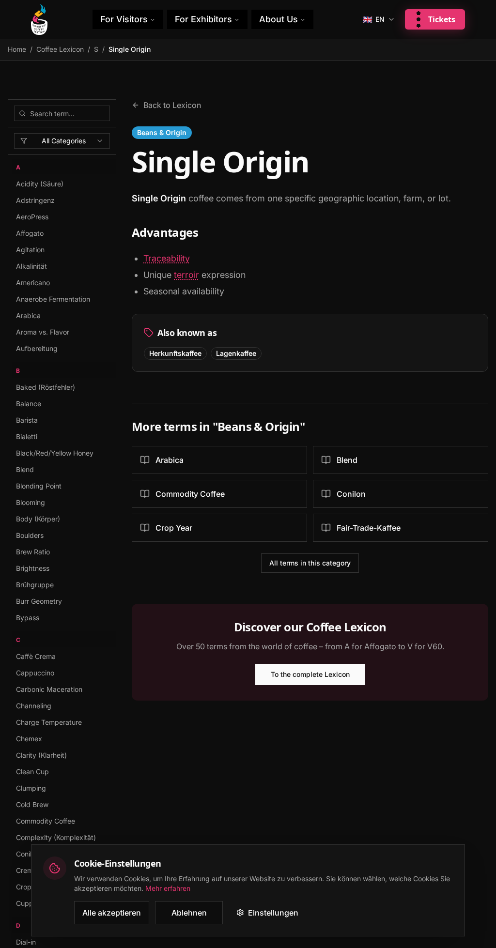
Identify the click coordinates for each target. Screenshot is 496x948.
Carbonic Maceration (49, 689)
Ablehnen (189, 912)
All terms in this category (310, 563)
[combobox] (62, 141)
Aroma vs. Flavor (42, 332)
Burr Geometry (39, 601)
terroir (186, 275)
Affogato (30, 233)
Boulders (30, 535)
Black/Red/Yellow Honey (54, 453)
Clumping (31, 788)
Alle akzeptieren (111, 912)
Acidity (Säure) (39, 184)
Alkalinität (31, 266)
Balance (28, 403)
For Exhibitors (203, 19)
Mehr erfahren (167, 888)
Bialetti (26, 436)
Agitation (30, 249)
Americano (33, 282)
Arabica (28, 315)
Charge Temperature (49, 722)
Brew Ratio (33, 552)
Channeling (33, 706)
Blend (25, 469)
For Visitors (124, 19)
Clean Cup (32, 771)
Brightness (32, 568)
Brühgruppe (35, 585)
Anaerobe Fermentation (53, 299)
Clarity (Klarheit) (41, 755)
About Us (278, 19)
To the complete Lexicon (310, 674)
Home (17, 49)
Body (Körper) (38, 519)
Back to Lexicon (172, 105)
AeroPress (32, 217)
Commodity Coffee (45, 821)
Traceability (166, 258)
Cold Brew (32, 804)
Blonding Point (39, 486)
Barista (27, 420)
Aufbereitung (37, 348)
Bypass (27, 617)
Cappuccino (35, 673)
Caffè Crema (36, 656)
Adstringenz (35, 200)
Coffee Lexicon (60, 49)
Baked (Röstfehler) (45, 387)
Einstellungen (273, 912)
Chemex (29, 738)
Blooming (30, 502)
